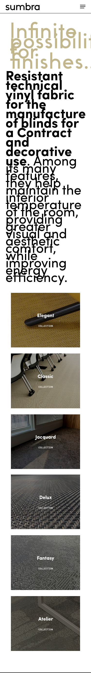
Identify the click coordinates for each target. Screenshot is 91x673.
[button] (82, 6)
